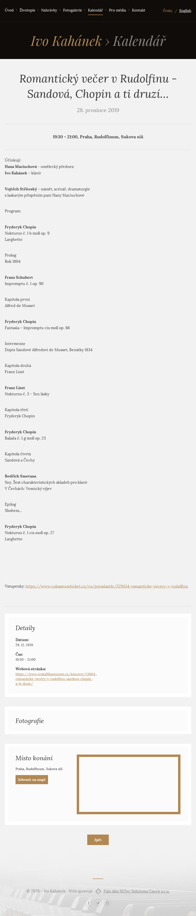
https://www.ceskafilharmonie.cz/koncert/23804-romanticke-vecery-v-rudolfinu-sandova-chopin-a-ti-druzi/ (56, 679)
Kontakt (138, 10)
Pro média (117, 10)
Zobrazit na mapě (32, 779)
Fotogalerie (72, 10)
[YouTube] (107, 902)
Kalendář (95, 10)
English (185, 11)
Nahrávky (49, 10)
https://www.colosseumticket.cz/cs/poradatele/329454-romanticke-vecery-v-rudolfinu (107, 586)
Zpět (98, 840)
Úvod (9, 10)
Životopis (27, 10)
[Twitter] (98, 902)
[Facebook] (88, 902)
